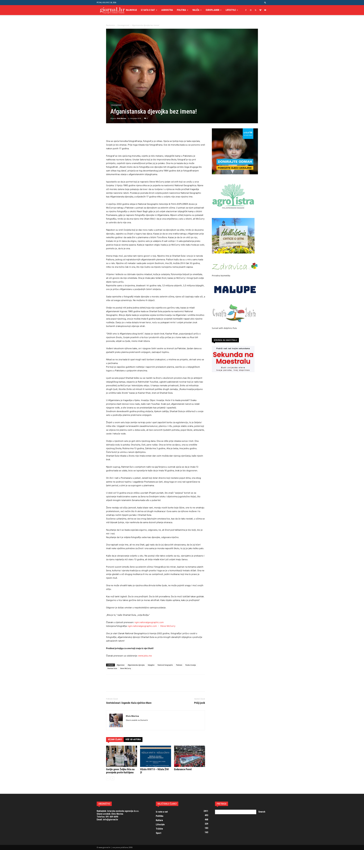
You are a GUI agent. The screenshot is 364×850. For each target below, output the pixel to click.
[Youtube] (265, 10)
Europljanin (212, 10)
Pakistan (179, 665)
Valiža (195, 10)
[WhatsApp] (128, 131)
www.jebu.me (145, 655)
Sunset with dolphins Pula (224, 328)
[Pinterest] (122, 131)
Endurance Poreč (183, 769)
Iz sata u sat (148, 10)
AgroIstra (167, 10)
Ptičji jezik (199, 702)
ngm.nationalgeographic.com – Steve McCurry (151, 626)
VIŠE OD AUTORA (133, 739)
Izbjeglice (151, 665)
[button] (265, 2)
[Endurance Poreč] (189, 756)
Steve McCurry (125, 668)
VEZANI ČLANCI (115, 739)
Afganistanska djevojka (136, 665)
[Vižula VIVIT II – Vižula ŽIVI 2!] (155, 756)
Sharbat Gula (112, 668)
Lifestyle (231, 10)
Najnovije (131, 10)
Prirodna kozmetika (221, 275)
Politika (181, 10)
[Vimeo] (260, 10)
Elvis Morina (121, 118)
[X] (255, 10)
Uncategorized (123, 25)
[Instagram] (251, 10)
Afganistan (121, 665)
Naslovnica (110, 25)
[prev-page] (108, 778)
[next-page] (112, 778)
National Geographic (165, 665)
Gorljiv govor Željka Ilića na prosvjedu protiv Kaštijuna (120, 771)
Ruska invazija (190, 665)
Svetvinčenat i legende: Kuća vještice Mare (128, 702)
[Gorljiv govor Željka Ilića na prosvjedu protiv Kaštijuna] (121, 756)
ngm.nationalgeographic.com (149, 622)
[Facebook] (246, 10)
